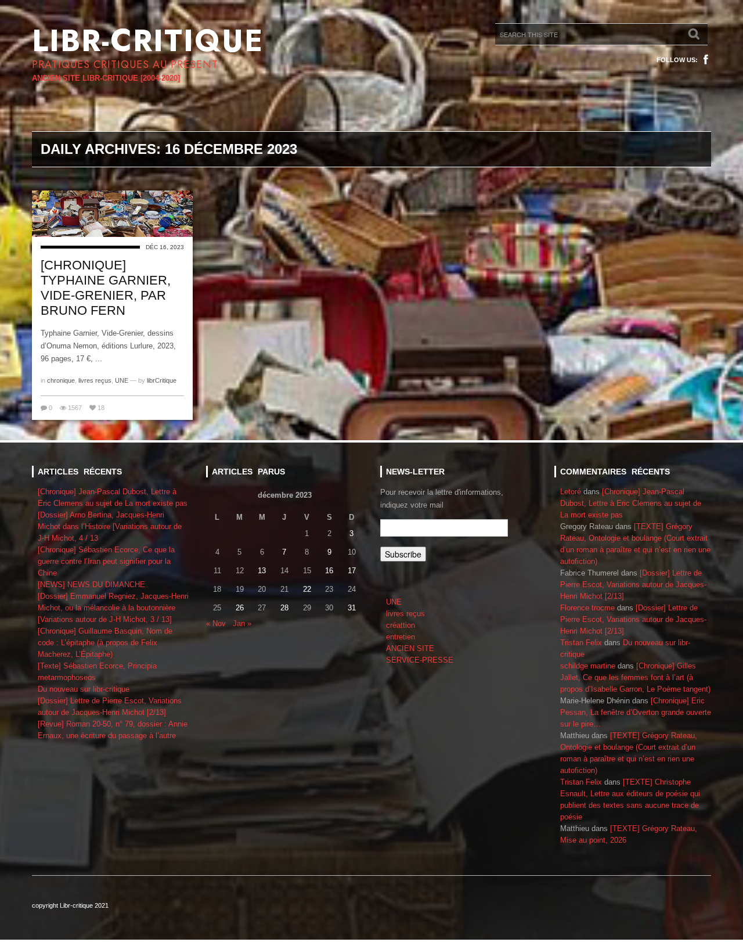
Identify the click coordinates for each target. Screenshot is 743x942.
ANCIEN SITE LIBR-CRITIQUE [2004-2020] (106, 78)
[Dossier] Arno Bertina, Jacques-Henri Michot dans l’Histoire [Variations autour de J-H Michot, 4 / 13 (110, 526)
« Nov (216, 623)
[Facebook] (706, 60)
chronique (61, 380)
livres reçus (94, 380)
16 (329, 570)
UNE (121, 380)
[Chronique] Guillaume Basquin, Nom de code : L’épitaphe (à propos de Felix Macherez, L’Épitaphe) (105, 643)
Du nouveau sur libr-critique (83, 689)
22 (307, 589)
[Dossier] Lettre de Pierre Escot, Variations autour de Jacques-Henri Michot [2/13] (633, 585)
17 (352, 570)
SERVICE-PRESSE (419, 660)
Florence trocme (587, 607)
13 (262, 570)
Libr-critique (148, 41)
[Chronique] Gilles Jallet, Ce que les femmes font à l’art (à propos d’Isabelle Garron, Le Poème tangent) (635, 677)
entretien (400, 636)
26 (240, 607)
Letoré (570, 491)
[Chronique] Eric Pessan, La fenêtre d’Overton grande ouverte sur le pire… (635, 712)
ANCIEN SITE (410, 648)
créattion (400, 625)
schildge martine (587, 665)
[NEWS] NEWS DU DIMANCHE (91, 584)
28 (284, 607)
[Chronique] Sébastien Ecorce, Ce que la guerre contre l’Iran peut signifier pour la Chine (106, 561)
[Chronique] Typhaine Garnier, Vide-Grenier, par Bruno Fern (106, 288)
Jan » (242, 623)
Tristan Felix (581, 642)
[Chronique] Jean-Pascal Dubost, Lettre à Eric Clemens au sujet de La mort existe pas (630, 503)
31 (352, 607)
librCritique (161, 380)
